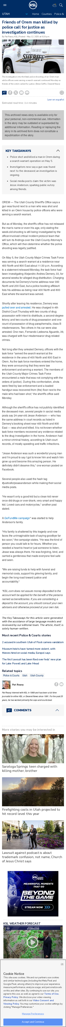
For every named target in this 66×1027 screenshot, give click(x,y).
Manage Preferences (33, 1013)
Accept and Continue (33, 1021)
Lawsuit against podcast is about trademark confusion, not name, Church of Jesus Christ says (32, 856)
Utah (24, 675)
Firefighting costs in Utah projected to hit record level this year (31, 811)
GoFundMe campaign (17, 518)
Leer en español (55, 100)
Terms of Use (51, 993)
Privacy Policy (10, 997)
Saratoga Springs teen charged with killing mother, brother (29, 768)
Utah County (36, 675)
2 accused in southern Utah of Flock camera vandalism (33, 642)
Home (35, 14)
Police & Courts (11, 675)
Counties (47, 14)
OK (62, 964)
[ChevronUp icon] (58, 150)
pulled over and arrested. (16, 307)
